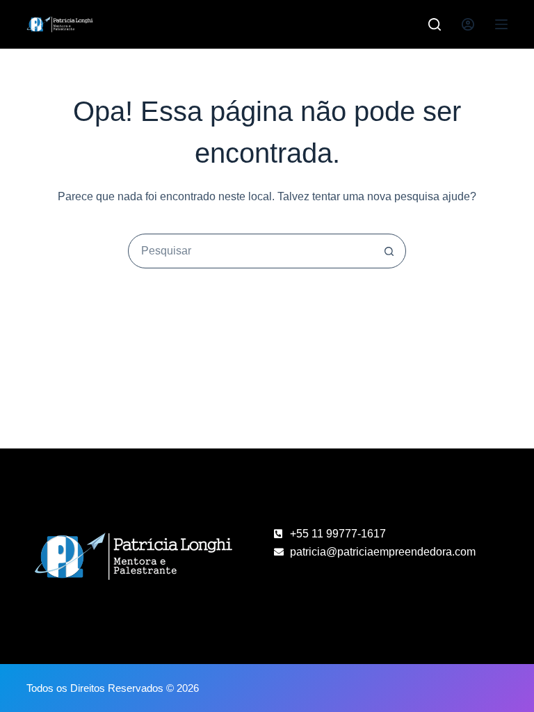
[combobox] (250, 251)
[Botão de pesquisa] (388, 251)
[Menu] (501, 24)
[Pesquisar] (434, 24)
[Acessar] (468, 24)
